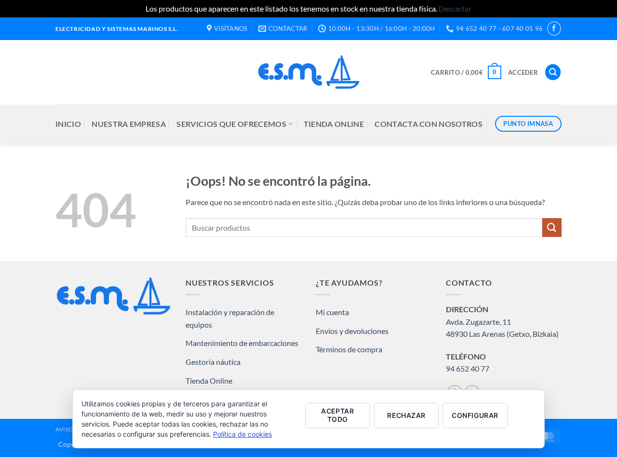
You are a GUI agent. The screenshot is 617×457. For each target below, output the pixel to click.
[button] (466, 72)
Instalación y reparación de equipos (230, 318)
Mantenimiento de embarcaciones (242, 342)
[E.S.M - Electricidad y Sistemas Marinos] (309, 72)
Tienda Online (209, 380)
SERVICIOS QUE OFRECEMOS (231, 123)
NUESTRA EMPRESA (129, 123)
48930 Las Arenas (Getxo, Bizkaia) (502, 333)
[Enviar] (552, 227)
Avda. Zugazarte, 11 (478, 321)
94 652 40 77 (467, 368)
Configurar (475, 415)
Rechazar (406, 415)
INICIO (68, 123)
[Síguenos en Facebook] (554, 28)
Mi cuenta (332, 312)
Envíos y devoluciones (352, 330)
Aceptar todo (337, 415)
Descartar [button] (455, 8)
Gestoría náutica (213, 361)
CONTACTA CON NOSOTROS (429, 123)
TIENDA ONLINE (334, 123)
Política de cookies (242, 434)
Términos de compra (349, 349)
